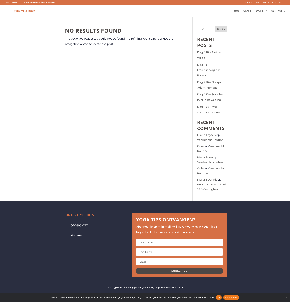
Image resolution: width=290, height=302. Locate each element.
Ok (219, 297)
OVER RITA (261, 11)
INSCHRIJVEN (278, 2)
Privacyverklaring (144, 287)
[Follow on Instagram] (71, 245)
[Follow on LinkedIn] (84, 245)
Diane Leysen (206, 135)
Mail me (76, 235)
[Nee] (286, 297)
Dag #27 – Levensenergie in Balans (209, 70)
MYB (258, 2)
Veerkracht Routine (210, 140)
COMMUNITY (247, 2)
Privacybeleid (231, 297)
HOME (235, 11)
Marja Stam (205, 157)
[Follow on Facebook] (65, 245)
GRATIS (247, 11)
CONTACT (276, 11)
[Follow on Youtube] (78, 245)
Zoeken (221, 28)
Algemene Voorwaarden (169, 287)
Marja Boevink (207, 179)
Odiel (200, 146)
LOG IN (266, 2)
